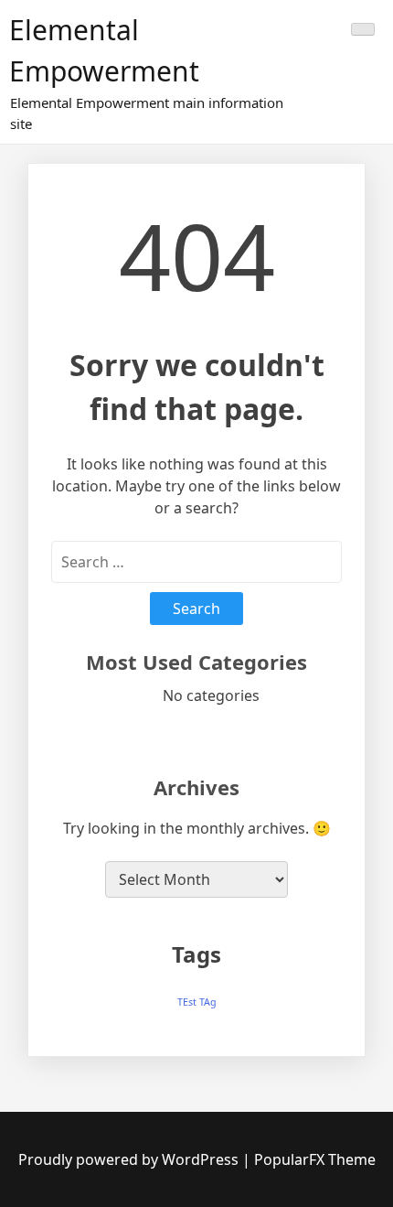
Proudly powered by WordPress (130, 1159)
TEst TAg (197, 1002)
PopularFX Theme (315, 1159)
